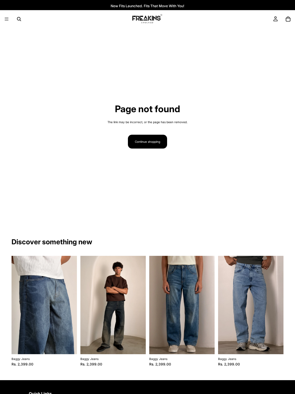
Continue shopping (147, 141)
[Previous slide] (18, 305)
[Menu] (6, 19)
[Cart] (288, 19)
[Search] (19, 19)
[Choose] (68, 345)
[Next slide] (70, 305)
